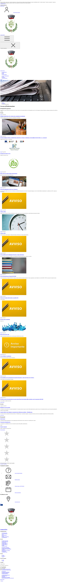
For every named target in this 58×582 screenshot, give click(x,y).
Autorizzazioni (4, 551)
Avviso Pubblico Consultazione (5, 356)
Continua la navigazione (4, 5)
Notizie (3, 555)
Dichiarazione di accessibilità (6, 577)
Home (3, 102)
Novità (1, 114)
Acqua (3, 76)
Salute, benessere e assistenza (6, 550)
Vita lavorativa (4, 542)
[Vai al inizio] (0, 503)
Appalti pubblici (4, 543)
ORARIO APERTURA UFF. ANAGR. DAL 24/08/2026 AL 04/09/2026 (12, 116)
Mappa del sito (2, 579)
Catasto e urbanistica (5, 544)
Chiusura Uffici (3, 211)
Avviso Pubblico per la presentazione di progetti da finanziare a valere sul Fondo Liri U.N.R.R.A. (17, 377)
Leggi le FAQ (4, 571)
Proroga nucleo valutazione (5, 319)
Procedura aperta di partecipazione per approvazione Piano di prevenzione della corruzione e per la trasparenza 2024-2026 (21, 399)
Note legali (3, 576)
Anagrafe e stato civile (5, 540)
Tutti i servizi (2, 415)
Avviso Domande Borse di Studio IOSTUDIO (8, 276)
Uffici (3, 534)
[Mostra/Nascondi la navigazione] (7, 38)
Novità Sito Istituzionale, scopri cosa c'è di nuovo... (9, 189)
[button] (4, 72)
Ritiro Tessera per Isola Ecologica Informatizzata (8, 173)
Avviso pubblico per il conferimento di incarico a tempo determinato (12, 254)
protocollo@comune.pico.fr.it (6, 569)
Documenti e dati (4, 537)
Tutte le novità (2, 402)
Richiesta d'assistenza (5, 573)
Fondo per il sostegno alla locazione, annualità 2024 (9, 297)
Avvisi (3, 556)
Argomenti (3, 103)
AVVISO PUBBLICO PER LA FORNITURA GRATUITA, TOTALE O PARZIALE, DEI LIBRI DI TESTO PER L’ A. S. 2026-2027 (23, 137)
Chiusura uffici (3, 233)
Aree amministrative (4, 533)
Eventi (3, 560)
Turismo (3, 545)
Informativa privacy (4, 575)
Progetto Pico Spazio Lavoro (5, 153)
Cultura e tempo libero (5, 541)
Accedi (1, 79)
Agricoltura (3, 77)
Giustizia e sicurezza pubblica (6, 548)
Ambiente (3, 549)
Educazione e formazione (5, 547)
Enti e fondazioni (4, 535)
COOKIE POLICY (3, 3)
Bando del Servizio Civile (4, 334)
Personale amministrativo (5, 536)
